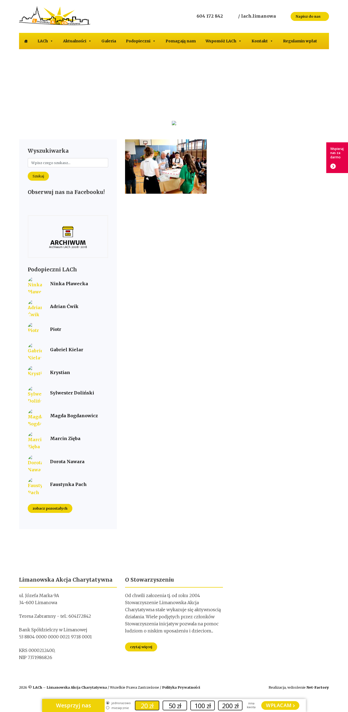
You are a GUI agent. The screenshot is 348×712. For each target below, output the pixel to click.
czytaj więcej (141, 647)
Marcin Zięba (65, 438)
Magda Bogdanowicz (74, 415)
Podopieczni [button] (138, 41)
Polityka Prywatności (181, 687)
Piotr (55, 329)
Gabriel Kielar (66, 349)
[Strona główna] (26, 41)
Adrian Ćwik (64, 306)
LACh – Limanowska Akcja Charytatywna (70, 687)
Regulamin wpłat (300, 41)
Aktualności (74, 41)
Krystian (60, 372)
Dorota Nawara (67, 461)
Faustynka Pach (68, 484)
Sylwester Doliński (72, 393)
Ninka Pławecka (69, 283)
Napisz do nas (308, 16)
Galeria (108, 41)
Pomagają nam (181, 41)
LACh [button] (43, 41)
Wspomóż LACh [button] (221, 41)
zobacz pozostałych (50, 508)
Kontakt (259, 41)
